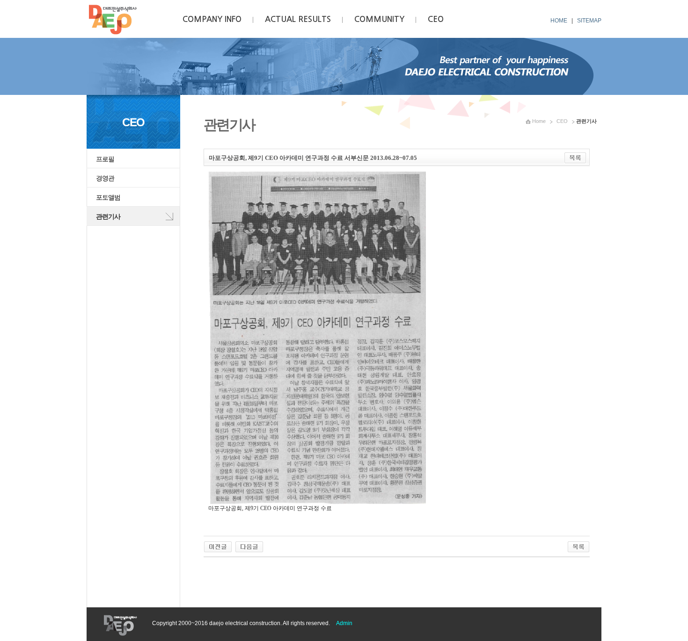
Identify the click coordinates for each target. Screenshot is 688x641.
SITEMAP (589, 20)
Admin (344, 623)
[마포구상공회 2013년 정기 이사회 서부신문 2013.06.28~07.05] (249, 545)
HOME (558, 20)
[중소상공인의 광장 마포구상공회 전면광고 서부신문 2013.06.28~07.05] (218, 545)
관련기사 (108, 216)
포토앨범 (108, 197)
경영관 (105, 178)
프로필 (105, 159)
